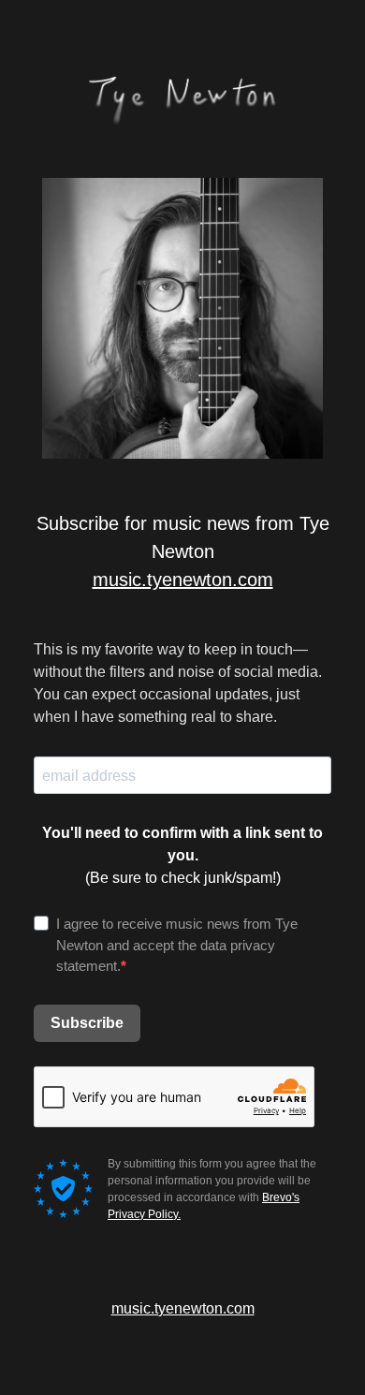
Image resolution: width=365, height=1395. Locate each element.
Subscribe (87, 1023)
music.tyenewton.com (183, 579)
